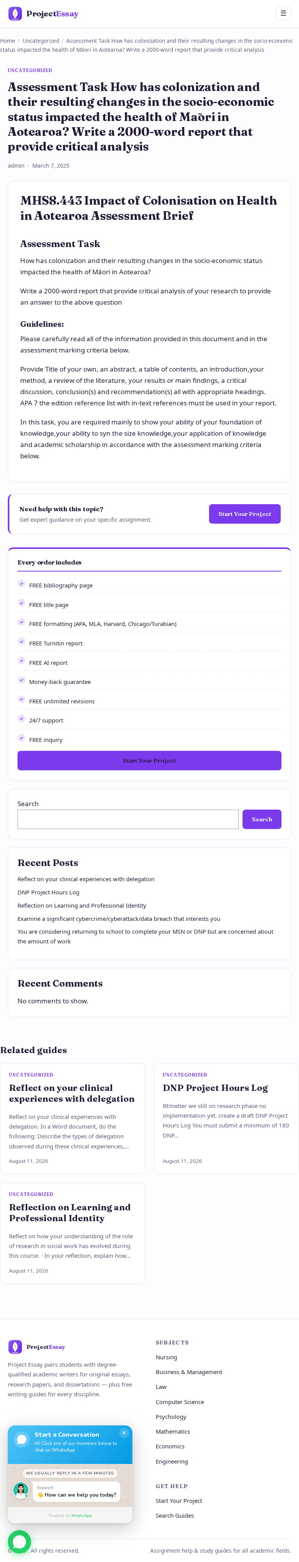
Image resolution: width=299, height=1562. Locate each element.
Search (28, 803)
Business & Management (189, 1372)
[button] (19, 1539)
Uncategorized (41, 40)
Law (161, 1386)
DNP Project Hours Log (48, 892)
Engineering (172, 1461)
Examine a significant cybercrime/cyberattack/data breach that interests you (119, 918)
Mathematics (173, 1431)
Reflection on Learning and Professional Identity (82, 905)
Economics (170, 1446)
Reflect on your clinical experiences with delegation (86, 879)
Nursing (166, 1357)
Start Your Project (244, 513)
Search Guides (175, 1515)
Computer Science (180, 1402)
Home (7, 40)
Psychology (171, 1416)
